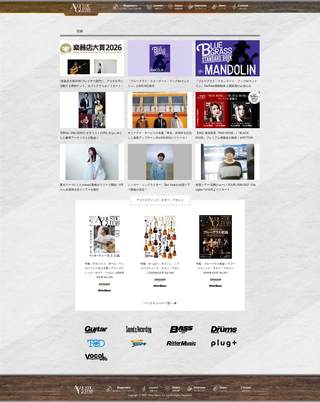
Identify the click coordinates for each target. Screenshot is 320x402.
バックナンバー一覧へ (159, 303)
